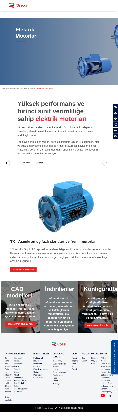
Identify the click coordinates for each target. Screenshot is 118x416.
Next (106, 163)
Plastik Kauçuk (20, 380)
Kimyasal (18, 358)
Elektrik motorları (45, 88)
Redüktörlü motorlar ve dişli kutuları (18, 88)
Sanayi (17, 369)
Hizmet (56, 367)
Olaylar (94, 361)
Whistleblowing (107, 366)
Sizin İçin (56, 383)
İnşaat (16, 361)
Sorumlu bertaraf (59, 372)
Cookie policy (106, 392)
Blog (93, 364)
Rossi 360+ (57, 361)
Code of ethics (107, 364)
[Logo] (59, 345)
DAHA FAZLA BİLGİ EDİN (23, 269)
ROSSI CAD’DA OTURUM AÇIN (20, 324)
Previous (7, 163)
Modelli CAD (58, 381)
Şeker (16, 386)
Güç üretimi (19, 383)
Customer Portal (59, 364)
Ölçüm (36, 372)
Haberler (94, 358)
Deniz (16, 372)
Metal (16, 375)
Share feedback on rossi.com (114, 357)
